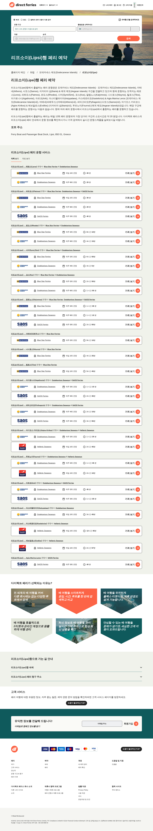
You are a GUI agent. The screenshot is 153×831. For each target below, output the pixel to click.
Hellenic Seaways (87, 430)
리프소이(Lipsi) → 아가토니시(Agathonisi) (28, 380)
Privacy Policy (83, 790)
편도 (24, 20)
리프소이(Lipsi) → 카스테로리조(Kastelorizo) (29, 524)
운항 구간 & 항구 (17, 774)
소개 (12, 793)
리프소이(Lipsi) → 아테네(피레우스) (25, 334)
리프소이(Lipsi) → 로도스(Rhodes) (25, 226)
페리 (46, 767)
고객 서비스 (15, 767)
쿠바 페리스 (116, 790)
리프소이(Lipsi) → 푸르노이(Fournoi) (26, 457)
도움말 (114, 764)
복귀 (17, 20)
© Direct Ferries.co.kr (17, 816)
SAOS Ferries (87, 191)
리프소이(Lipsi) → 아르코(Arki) (23, 483)
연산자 (13, 770)
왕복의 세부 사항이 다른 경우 (41, 20)
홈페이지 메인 (18, 72)
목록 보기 (15, 159)
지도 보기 (26, 159)
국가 (12, 764)
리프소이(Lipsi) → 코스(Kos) (22, 275)
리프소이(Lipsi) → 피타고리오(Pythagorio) (28, 405)
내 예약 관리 (82, 764)
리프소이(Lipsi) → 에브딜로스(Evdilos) (26, 541)
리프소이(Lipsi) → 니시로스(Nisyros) (26, 349)
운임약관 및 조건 (84, 799)
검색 (128, 38)
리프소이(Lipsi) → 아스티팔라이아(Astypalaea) (30, 508)
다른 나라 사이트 (17, 790)
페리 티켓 (14, 777)
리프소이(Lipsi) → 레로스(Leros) (24, 167)
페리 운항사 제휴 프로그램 (54, 793)
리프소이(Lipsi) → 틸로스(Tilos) (23, 365)
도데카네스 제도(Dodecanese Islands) (58, 72)
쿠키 (79, 796)
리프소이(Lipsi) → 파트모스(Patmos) (26, 191)
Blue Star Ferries (50, 167)
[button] (76, 667)
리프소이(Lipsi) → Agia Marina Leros (26, 558)
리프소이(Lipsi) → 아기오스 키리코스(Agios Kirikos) (32, 430)
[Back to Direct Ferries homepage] (22, 5)
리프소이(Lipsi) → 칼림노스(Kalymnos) (26, 300)
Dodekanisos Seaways (69, 167)
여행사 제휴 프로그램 (52, 790)
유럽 (32, 72)
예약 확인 (81, 767)
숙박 (46, 764)
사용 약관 (81, 793)
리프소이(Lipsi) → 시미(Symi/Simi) (25, 250)
